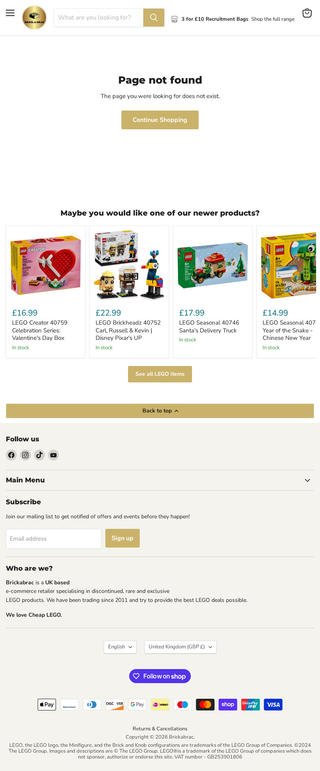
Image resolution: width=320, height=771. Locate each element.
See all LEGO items (160, 374)
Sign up (122, 538)
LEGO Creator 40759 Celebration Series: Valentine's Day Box (40, 330)
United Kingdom (177, 646)
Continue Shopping (160, 120)
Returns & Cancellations (160, 728)
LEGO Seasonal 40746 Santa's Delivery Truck (209, 326)
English (116, 646)
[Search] (153, 18)
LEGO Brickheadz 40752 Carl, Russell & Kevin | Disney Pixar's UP (128, 330)
